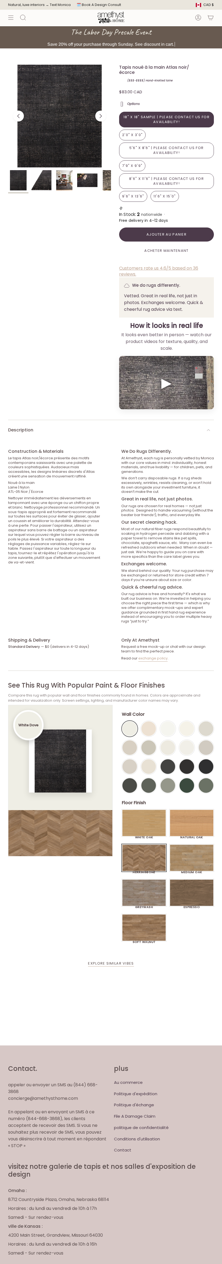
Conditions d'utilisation (137, 1139)
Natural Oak (191, 836)
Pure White (187, 747)
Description (20, 430)
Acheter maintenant (166, 250)
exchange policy (153, 658)
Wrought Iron (130, 785)
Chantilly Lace (168, 729)
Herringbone (144, 871)
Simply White (187, 729)
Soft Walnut (144, 940)
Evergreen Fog (168, 785)
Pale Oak (206, 729)
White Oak (144, 836)
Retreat (206, 785)
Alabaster (168, 747)
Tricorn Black (206, 766)
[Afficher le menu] (10, 17)
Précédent (18, 116)
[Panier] (210, 17)
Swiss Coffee (148, 729)
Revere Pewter (148, 747)
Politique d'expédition (135, 1094)
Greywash (144, 905)
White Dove (130, 729)
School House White (148, 766)
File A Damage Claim (134, 1116)
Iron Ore (168, 766)
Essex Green (187, 785)
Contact (122, 1150)
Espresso (192, 905)
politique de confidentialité (141, 1127)
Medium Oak (191, 871)
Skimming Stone (130, 766)
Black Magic (187, 766)
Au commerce (128, 1082)
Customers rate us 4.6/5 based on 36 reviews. (158, 271)
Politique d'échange (134, 1105)
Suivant (100, 116)
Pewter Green (148, 785)
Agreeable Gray (206, 747)
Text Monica (60, 5)
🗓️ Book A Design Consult (99, 4)
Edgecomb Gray (130, 747)
